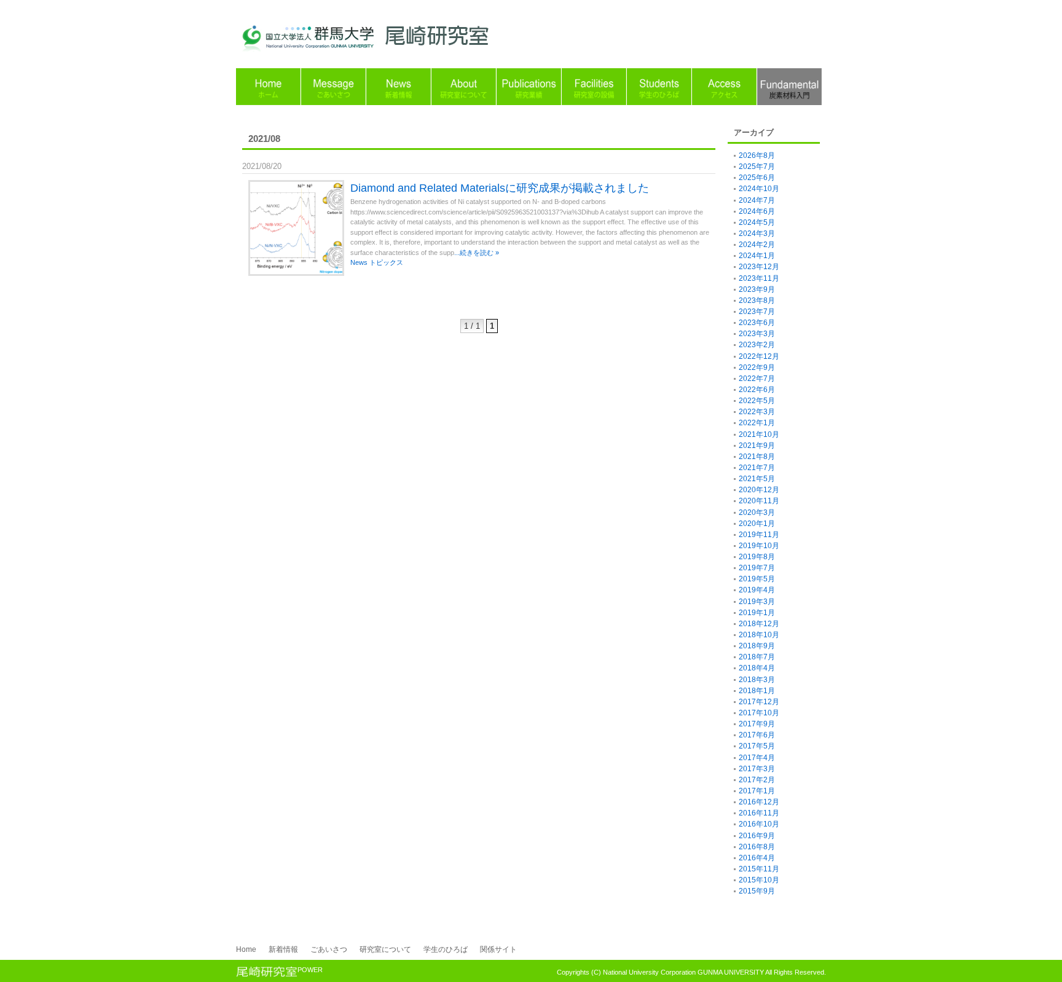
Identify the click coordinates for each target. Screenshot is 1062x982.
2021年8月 (757, 456)
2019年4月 (757, 590)
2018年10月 (759, 634)
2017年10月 (759, 713)
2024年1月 (757, 255)
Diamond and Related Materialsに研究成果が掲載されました (499, 188)
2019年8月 (757, 556)
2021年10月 (759, 434)
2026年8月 (757, 155)
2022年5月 (757, 400)
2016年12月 (759, 802)
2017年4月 (757, 757)
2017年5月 (757, 746)
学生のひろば (445, 949)
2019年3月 (757, 601)
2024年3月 (757, 233)
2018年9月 (757, 646)
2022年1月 (757, 422)
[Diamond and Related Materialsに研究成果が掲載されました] (299, 276)
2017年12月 (759, 701)
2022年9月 (757, 367)
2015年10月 (759, 880)
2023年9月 (757, 289)
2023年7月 (757, 311)
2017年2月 (757, 780)
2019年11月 (759, 534)
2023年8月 (757, 300)
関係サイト (498, 949)
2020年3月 (757, 512)
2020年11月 (759, 501)
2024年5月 (757, 222)
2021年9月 (757, 445)
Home (246, 949)
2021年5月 (757, 478)
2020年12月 (759, 489)
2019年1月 (757, 612)
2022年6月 (757, 389)
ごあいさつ (328, 949)
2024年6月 (757, 211)
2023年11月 (759, 278)
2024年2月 (757, 244)
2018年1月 (757, 690)
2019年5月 (757, 579)
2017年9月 (757, 724)
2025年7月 (757, 166)
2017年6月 (757, 735)
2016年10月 (759, 824)
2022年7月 (757, 378)
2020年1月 (757, 523)
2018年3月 (757, 679)
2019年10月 (759, 545)
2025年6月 (757, 177)
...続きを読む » (476, 252)
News (359, 262)
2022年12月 (759, 356)
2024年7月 (757, 200)
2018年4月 (757, 668)
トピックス (386, 262)
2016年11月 (759, 813)
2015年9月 (757, 891)
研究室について (385, 949)
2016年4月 (757, 858)
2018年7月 (757, 657)
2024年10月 (759, 188)
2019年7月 (757, 568)
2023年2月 (757, 344)
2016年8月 (757, 847)
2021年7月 (757, 467)
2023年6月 (757, 322)
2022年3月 (757, 411)
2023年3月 (757, 333)
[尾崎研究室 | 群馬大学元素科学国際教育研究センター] (386, 48)
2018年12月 (759, 623)
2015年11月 (759, 869)
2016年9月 (757, 835)
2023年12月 (759, 266)
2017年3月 (757, 768)
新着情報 (283, 949)
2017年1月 (757, 791)
